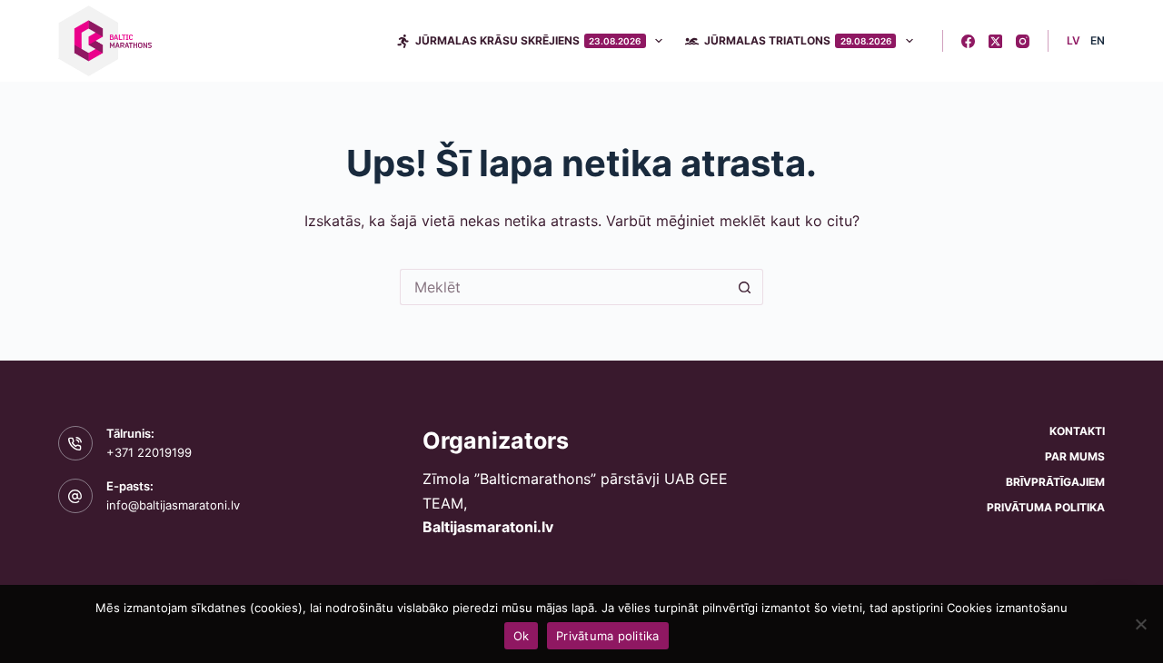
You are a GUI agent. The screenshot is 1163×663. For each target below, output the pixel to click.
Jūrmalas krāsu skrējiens (528, 40)
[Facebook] (968, 41)
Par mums (1075, 456)
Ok (521, 635)
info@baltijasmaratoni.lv (173, 505)
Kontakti (1077, 431)
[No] (1140, 624)
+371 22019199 (149, 452)
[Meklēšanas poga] (745, 287)
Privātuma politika (1046, 507)
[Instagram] (1022, 41)
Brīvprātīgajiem (1055, 482)
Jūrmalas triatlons (797, 40)
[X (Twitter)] (995, 41)
